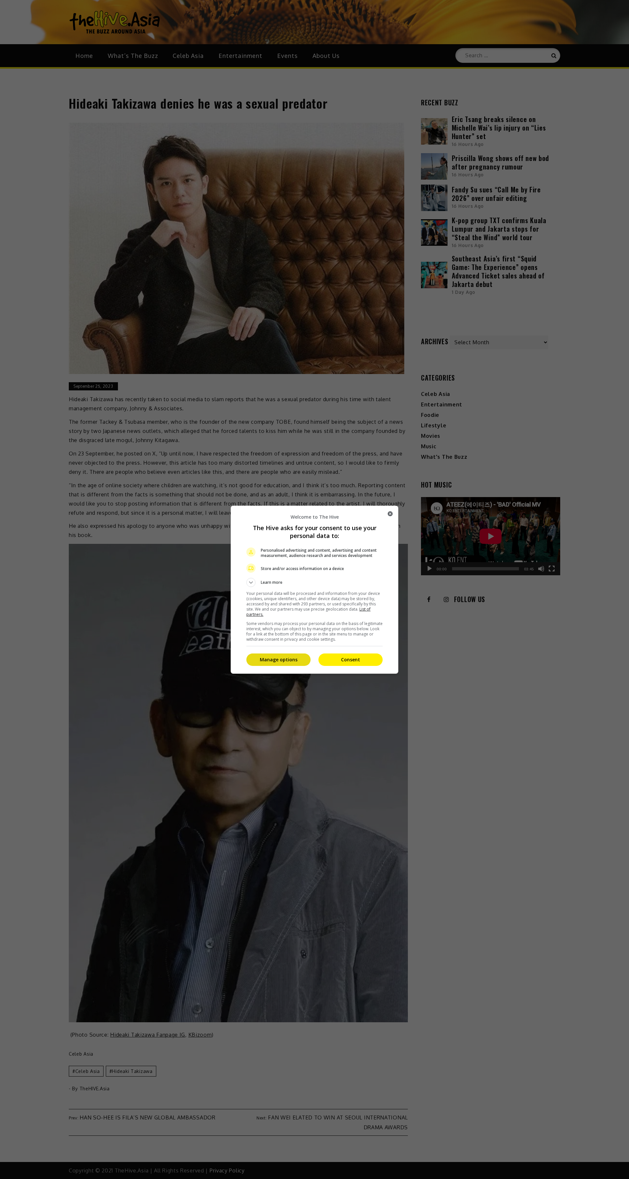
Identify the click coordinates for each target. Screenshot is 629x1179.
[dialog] (314, 590)
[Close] (390, 513)
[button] (314, 582)
